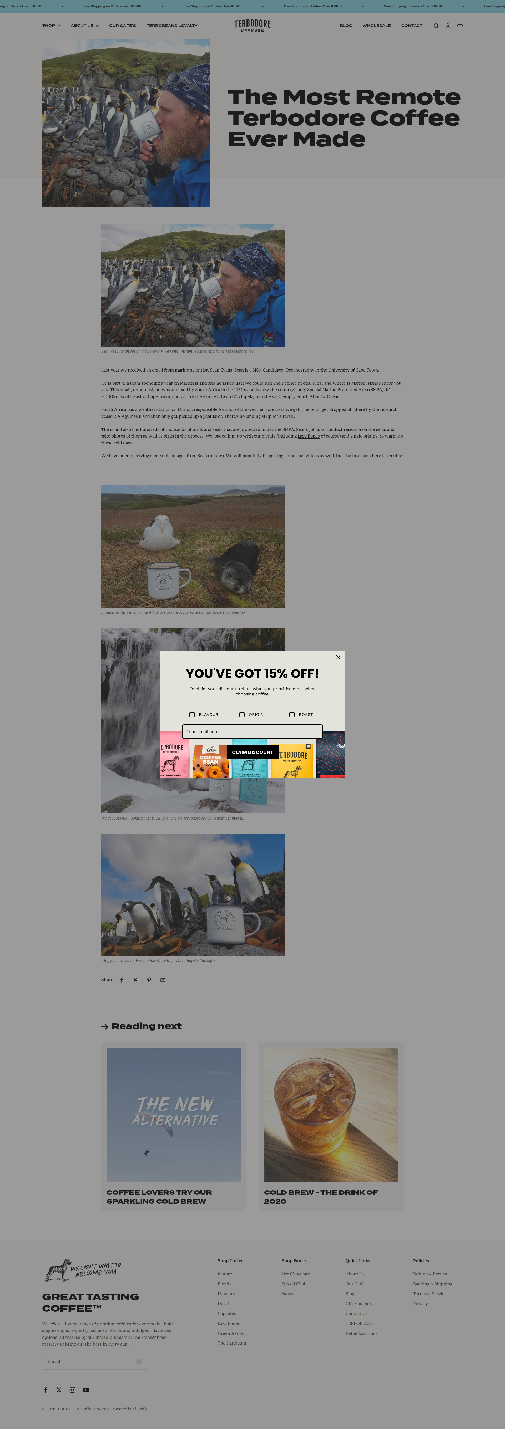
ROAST (306, 714)
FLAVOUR (208, 714)
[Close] (338, 657)
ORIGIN (256, 714)
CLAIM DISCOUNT (252, 752)
